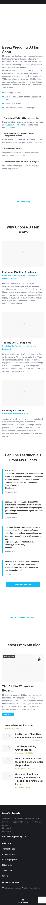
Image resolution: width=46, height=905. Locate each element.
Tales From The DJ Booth (23, 741)
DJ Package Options (9, 860)
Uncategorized (9, 657)
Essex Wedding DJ (14, 125)
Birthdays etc (7, 865)
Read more (7, 714)
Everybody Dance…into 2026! (18, 725)
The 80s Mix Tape (8, 849)
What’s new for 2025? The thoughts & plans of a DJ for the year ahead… (29, 762)
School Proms (7, 870)
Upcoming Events (20, 768)
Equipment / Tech (8, 854)
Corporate (5, 876)
